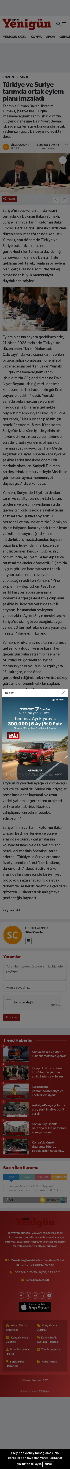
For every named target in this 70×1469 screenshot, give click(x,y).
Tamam (48, 1464)
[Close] (63, 693)
